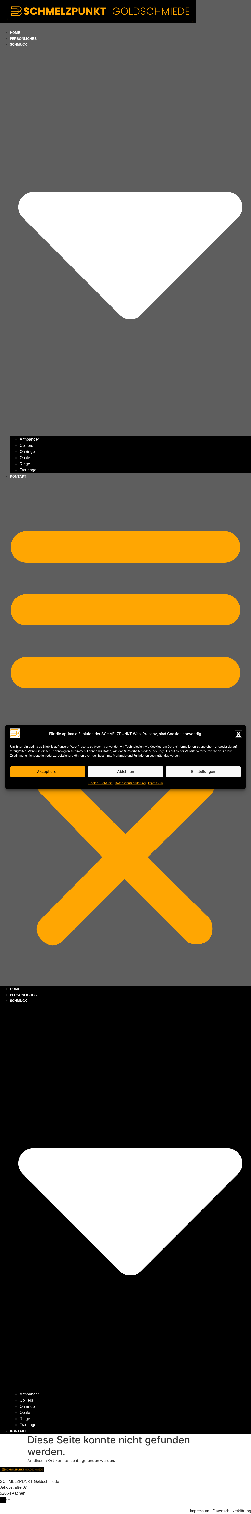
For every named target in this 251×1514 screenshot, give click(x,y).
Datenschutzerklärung (130, 783)
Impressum (155, 783)
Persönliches (23, 995)
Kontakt (18, 476)
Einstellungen (203, 771)
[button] (238, 733)
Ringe (25, 464)
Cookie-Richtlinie (100, 783)
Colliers (26, 445)
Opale (25, 458)
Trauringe (28, 470)
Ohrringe (27, 452)
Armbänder (29, 439)
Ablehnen (125, 771)
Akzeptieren (48, 771)
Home (15, 989)
